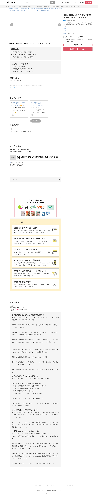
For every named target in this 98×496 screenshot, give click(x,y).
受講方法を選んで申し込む (78, 49)
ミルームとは (25, 486)
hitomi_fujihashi (22, 309)
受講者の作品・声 (29, 43)
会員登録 (88, 2)
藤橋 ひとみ (71, 33)
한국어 (59, 490)
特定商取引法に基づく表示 (72, 486)
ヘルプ (31, 486)
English (43, 490)
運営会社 (46, 486)
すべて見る (35, 121)
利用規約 (52, 486)
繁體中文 (49, 490)
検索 (52, 2)
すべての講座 (65, 2)
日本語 (39, 490)
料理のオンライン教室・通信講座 (44, 6)
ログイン (82, 2)
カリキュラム (39, 43)
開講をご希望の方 (38, 486)
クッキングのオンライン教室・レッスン (26, 6)
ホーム (7, 6)
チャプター (14, 179)
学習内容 (11, 43)
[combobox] (35, 2)
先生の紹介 (48, 43)
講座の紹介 (19, 43)
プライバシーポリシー (60, 486)
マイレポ (73, 2)
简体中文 (54, 490)
